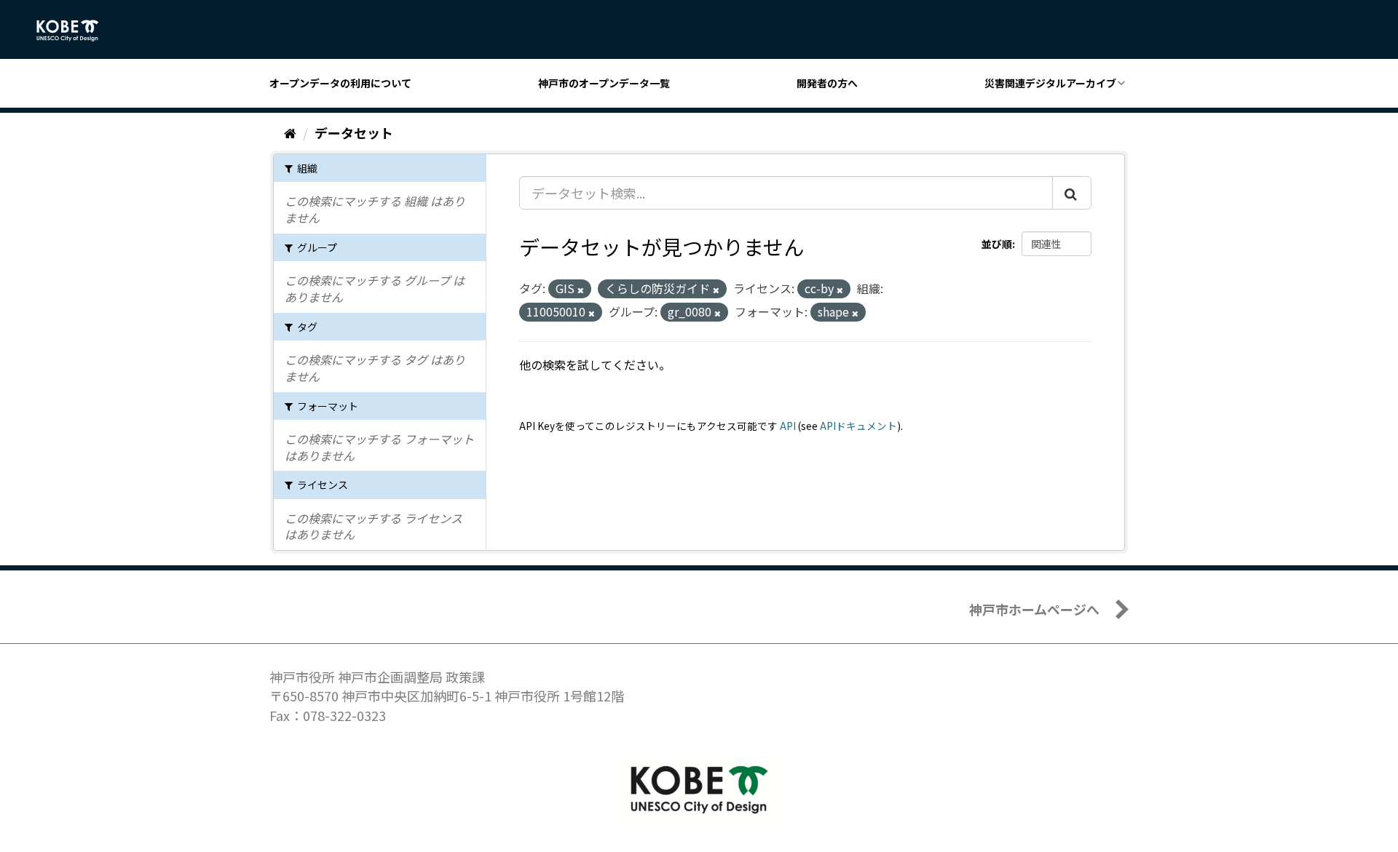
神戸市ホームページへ (1034, 609)
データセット (354, 132)
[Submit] (1071, 193)
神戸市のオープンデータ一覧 (604, 83)
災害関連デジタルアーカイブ (1050, 83)
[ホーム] (290, 132)
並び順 (997, 243)
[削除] (580, 289)
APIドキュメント (858, 425)
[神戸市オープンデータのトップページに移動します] (75, 30)
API (788, 425)
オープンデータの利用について (340, 83)
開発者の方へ (827, 83)
